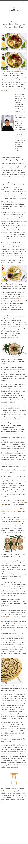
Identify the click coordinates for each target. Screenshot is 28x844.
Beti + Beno (15, 521)
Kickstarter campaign (8, 791)
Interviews (14, 21)
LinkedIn (17, 71)
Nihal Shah (5, 91)
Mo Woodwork (18, 511)
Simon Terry (19, 115)
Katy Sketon (19, 301)
